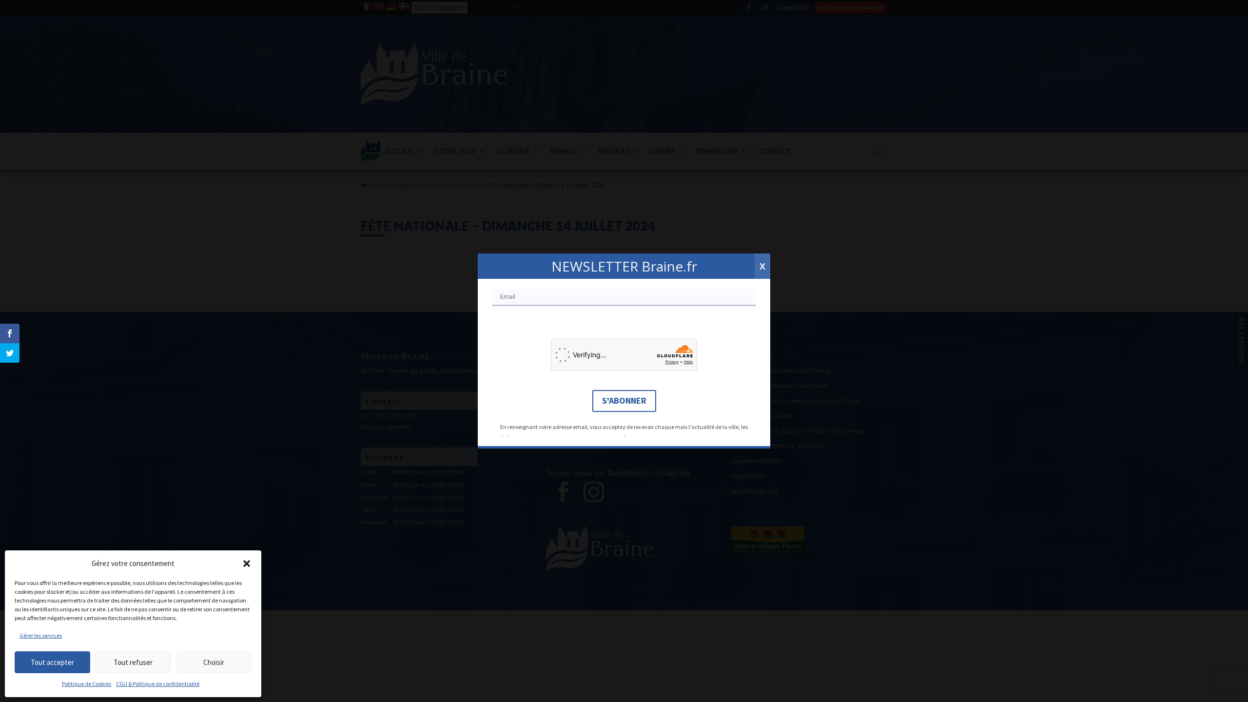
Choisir (213, 662)
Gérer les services (41, 635)
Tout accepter (52, 662)
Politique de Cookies (86, 683)
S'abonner (624, 400)
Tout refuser (133, 662)
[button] (247, 563)
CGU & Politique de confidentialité (157, 683)
